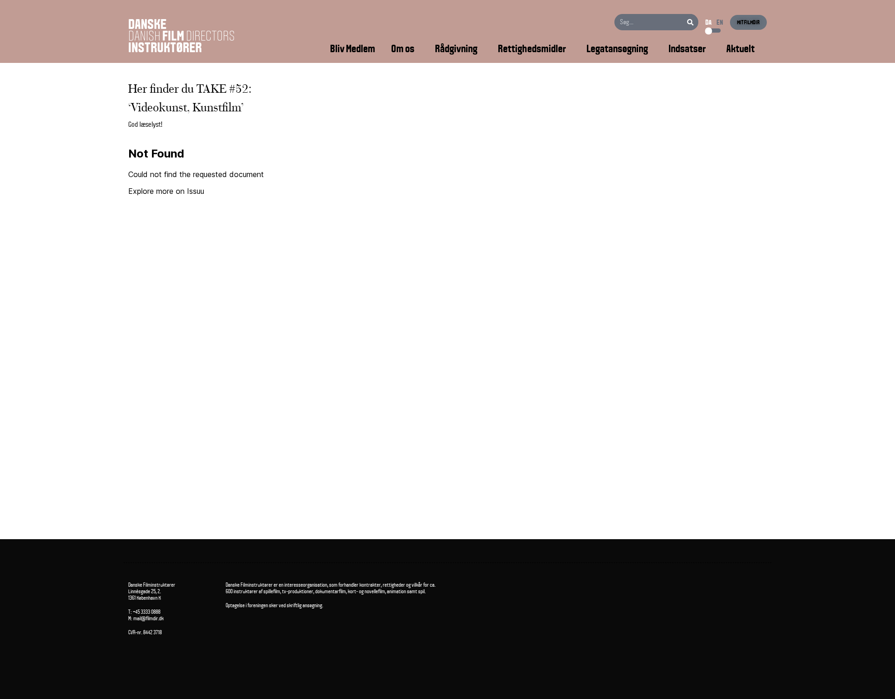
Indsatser (687, 48)
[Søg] (690, 22)
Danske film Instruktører (181, 36)
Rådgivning (456, 48)
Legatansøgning (617, 48)
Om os (402, 48)
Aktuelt (740, 48)
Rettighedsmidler (532, 48)
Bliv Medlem (352, 48)
